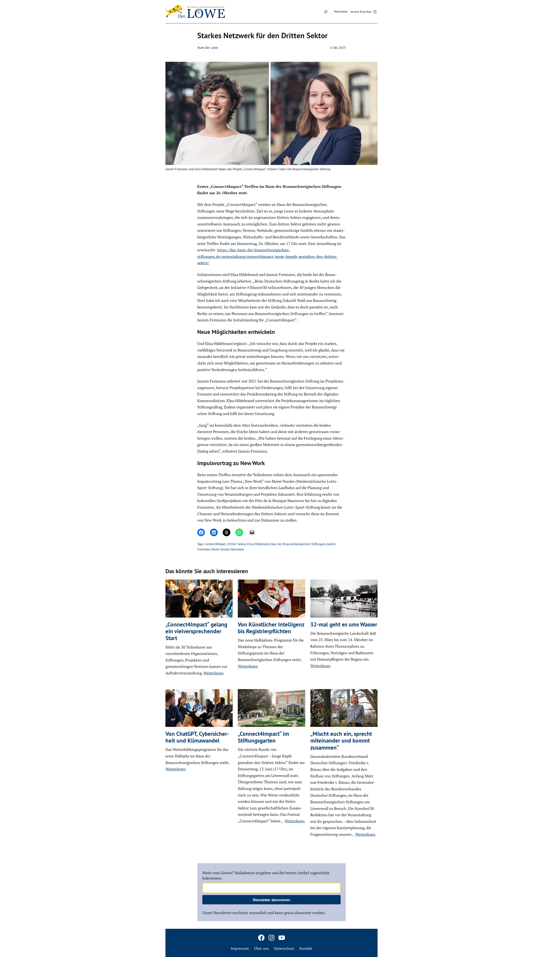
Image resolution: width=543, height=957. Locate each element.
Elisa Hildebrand (258, 544)
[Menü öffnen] (364, 11)
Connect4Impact (215, 544)
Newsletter (341, 11)
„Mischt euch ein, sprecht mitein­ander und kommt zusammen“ (341, 740)
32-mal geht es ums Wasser (343, 624)
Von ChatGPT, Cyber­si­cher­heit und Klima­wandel (197, 737)
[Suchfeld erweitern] (325, 11)
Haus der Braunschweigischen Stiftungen (298, 544)
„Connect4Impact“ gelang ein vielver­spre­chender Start (196, 631)
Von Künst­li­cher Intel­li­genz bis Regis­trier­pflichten (271, 628)
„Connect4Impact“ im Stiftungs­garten (263, 737)
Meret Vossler (220, 549)
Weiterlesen (213, 673)
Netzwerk (237, 549)
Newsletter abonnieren (271, 899)
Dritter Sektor (237, 544)
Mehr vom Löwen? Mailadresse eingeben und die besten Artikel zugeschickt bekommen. (266, 875)
